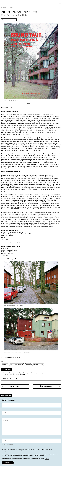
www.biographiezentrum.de (9, 243)
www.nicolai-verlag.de (8, 259)
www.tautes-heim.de (9, 378)
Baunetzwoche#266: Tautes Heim (13, 375)
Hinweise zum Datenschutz (30, 451)
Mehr (18, 357)
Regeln (47, 458)
